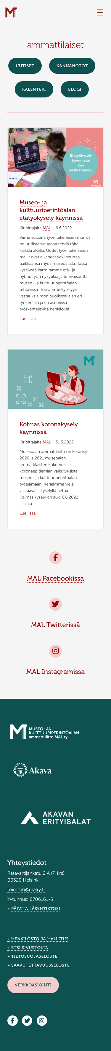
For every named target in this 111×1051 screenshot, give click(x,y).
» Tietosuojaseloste (32, 956)
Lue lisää (28, 318)
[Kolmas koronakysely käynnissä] (55, 383)
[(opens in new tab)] (32, 770)
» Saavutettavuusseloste (38, 965)
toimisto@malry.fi (26, 890)
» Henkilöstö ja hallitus (37, 938)
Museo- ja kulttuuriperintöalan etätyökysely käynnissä (51, 210)
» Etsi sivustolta (27, 947)
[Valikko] (100, 12)
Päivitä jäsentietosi (35, 908)
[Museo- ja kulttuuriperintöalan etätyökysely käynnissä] (55, 161)
